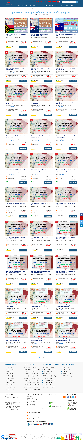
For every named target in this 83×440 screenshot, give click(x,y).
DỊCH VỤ (41, 5)
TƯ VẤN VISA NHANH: (45, 2)
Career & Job (31, 418)
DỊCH (46, 5)
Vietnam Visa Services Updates (35, 410)
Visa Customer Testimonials (34, 412)
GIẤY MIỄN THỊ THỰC (48, 382)
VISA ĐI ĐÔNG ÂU (10, 375)
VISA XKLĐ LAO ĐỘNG (67, 373)
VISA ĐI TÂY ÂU (9, 373)
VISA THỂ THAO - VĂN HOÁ (68, 377)
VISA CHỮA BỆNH (66, 369)
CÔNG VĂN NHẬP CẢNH (49, 367)
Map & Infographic (32, 414)
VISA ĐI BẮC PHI (10, 386)
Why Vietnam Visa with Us (33, 399)
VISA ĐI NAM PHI (10, 389)
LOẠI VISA (35, 5)
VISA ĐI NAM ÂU (10, 377)
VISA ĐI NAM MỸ (10, 369)
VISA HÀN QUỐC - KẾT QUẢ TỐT (32, 382)
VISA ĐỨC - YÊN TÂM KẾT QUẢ (31, 377)
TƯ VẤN (67, 5)
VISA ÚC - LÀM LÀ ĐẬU (29, 371)
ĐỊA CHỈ (62, 5)
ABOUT (72, 5)
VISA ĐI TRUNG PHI (10, 387)
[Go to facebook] (2, 436)
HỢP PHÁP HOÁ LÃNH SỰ (49, 380)
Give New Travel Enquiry (34, 417)
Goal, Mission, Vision (31, 401)
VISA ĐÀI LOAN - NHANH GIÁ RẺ (32, 384)
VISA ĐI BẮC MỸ (9, 367)
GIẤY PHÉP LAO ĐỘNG (48, 371)
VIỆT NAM (24, 5)
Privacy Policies (30, 402)
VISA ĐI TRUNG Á (10, 384)
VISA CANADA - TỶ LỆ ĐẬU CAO (32, 369)
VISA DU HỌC (65, 371)
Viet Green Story (30, 396)
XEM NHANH (23, 47)
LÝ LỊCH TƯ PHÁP (47, 378)
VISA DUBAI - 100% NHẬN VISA (31, 378)
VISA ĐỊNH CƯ (65, 375)
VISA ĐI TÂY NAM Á (10, 382)
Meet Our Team (30, 398)
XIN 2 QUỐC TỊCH (47, 384)
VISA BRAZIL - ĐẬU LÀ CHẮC (31, 386)
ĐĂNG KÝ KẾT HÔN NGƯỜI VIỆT (51, 377)
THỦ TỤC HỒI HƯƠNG (48, 387)
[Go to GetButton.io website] (3, 438)
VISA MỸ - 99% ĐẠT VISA (30, 367)
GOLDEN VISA (65, 367)
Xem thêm (11, 38)
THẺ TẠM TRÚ (46, 373)
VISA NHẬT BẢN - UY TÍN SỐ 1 (31, 380)
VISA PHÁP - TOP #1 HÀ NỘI (31, 375)
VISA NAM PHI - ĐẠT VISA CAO (31, 387)
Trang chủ (21, 8)
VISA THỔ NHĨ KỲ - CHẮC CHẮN (32, 389)
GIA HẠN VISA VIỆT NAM (49, 369)
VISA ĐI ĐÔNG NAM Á (11, 380)
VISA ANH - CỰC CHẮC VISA (31, 373)
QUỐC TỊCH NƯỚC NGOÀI (31, 8)
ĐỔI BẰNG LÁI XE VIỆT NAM (50, 375)
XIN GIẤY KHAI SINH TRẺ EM (50, 386)
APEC (29, 5)
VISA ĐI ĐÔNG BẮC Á (11, 378)
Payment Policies (31, 404)
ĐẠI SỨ (57, 5)
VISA (19, 5)
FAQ (29, 415)
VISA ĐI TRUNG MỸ (10, 371)
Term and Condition (31, 405)
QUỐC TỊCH (51, 5)
